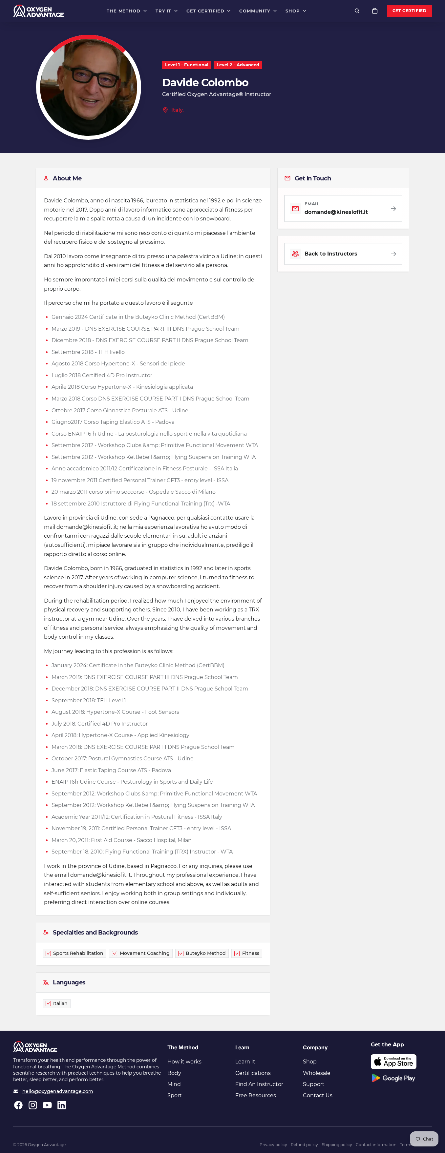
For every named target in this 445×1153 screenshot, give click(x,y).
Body (174, 1073)
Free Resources (255, 1095)
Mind (174, 1084)
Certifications (253, 1073)
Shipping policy (337, 1144)
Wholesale (316, 1073)
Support (314, 1084)
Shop (310, 1062)
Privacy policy (273, 1144)
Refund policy (304, 1144)
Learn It (245, 1062)
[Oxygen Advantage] (38, 11)
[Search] (357, 11)
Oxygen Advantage (47, 1144)
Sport (174, 1095)
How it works (184, 1062)
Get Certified (409, 11)
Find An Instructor (259, 1084)
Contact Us (317, 1095)
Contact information (376, 1144)
